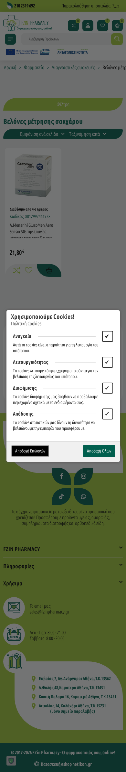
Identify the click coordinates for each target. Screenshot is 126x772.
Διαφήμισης (25, 388)
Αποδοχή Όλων (99, 451)
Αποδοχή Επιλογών (30, 451)
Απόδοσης (23, 414)
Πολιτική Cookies (26, 324)
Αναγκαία (22, 336)
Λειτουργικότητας (30, 362)
